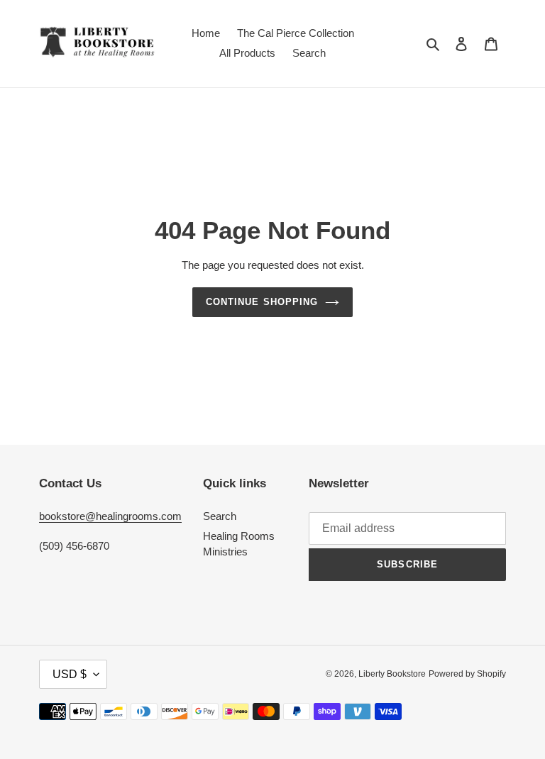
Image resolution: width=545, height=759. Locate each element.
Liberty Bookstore (392, 674)
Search (219, 516)
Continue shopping (262, 302)
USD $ (70, 674)
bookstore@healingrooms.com (110, 516)
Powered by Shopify (467, 674)
